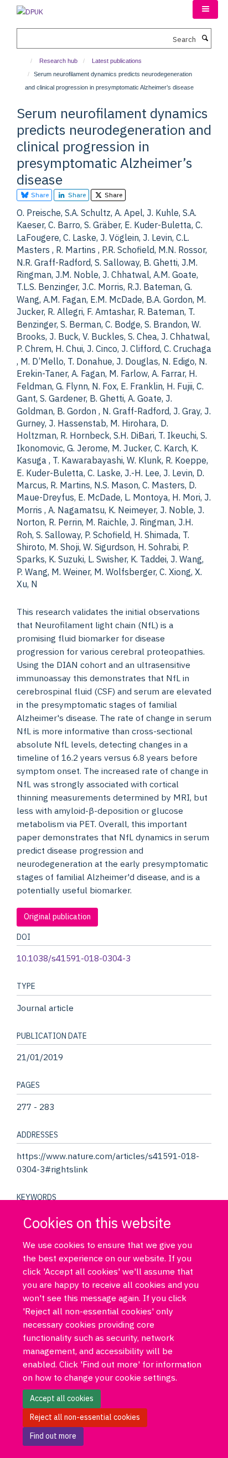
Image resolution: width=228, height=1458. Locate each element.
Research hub (58, 60)
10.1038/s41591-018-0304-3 (74, 958)
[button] (205, 9)
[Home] (26, 61)
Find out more (53, 1436)
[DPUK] (30, 8)
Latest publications (117, 60)
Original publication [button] (57, 917)
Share (39, 195)
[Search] (205, 39)
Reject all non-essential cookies (85, 1417)
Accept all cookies (62, 1398)
